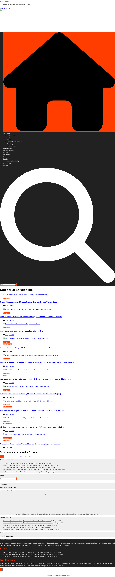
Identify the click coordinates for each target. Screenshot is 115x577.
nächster (27, 456)
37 (21, 456)
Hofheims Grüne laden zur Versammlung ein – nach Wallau (23, 331)
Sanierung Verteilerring (13, 161)
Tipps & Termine (11, 135)
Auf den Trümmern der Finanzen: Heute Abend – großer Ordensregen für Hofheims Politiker (37, 362)
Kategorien (3, 487)
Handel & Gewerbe (8, 150)
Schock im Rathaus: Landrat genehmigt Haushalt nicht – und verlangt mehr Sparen (34, 465)
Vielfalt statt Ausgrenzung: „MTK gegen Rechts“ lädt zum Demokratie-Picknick (32, 427)
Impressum (58, 575)
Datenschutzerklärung (65, 575)
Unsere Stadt (6, 133)
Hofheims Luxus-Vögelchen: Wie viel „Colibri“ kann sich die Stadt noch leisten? (32, 410)
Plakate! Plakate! (11, 146)
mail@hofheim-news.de (62, 545)
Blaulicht (5, 152)
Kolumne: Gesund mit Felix (14, 141)
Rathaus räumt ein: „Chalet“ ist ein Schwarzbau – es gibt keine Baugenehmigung (32, 472)
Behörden (6, 156)
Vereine (9, 139)
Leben (8, 137)
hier (98, 514)
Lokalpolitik (6, 154)
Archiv (2, 536)
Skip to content (4, 1)
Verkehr (5, 159)
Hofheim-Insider (7, 148)
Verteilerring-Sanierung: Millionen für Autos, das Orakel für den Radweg (30, 463)
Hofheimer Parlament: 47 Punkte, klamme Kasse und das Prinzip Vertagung (30, 394)
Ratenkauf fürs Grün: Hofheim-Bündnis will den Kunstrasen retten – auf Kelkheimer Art (35, 379)
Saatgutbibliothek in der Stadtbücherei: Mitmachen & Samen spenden (24, 527)
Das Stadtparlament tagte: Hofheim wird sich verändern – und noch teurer (29, 348)
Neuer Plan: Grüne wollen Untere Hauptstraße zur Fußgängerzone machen (30, 444)
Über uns (5, 165)
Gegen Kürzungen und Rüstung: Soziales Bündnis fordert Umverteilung (28, 302)
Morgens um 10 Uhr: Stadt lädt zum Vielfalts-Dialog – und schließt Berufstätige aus (28, 529)
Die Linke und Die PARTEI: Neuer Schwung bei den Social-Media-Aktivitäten (31, 316)
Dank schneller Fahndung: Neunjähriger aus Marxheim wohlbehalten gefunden (27, 521)
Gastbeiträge (10, 144)
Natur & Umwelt (7, 163)
